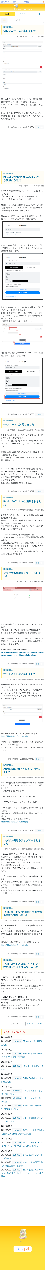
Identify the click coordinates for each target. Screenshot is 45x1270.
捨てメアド (5, 2)
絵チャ (15, 2)
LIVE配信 (26, 2)
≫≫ (39, 1024)
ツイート (39, 127)
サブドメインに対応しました (19, 673)
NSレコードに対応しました (18, 424)
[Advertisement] (22, 150)
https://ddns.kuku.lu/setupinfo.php (14, 736)
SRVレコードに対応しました (19, 30)
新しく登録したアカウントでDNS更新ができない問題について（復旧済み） (22, 1173)
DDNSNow (8, 27)
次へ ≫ (30, 1024)
